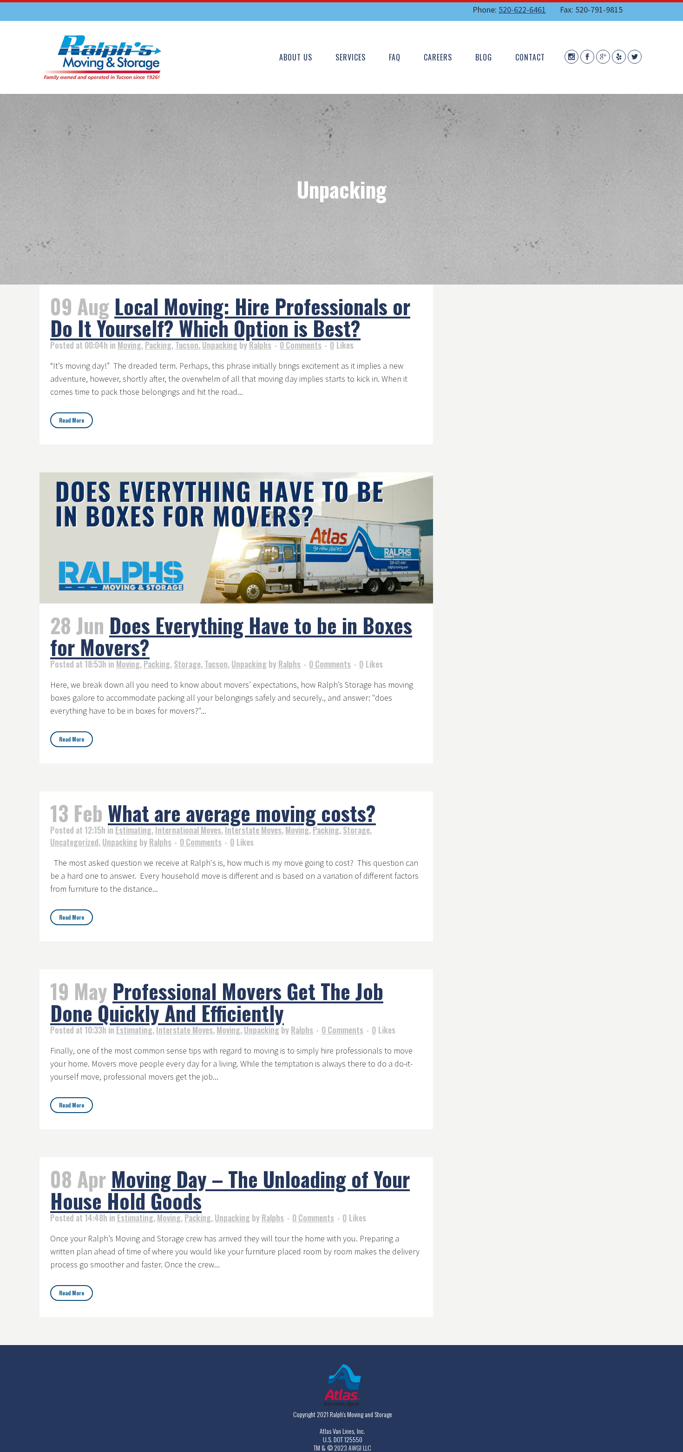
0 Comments (301, 345)
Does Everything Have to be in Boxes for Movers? (231, 636)
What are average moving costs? (242, 813)
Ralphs (260, 345)
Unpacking (219, 345)
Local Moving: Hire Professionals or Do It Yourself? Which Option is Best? (230, 317)
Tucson (186, 345)
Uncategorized (74, 842)
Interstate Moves (253, 830)
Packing (158, 345)
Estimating (133, 830)
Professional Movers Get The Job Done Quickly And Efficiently (216, 1002)
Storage (187, 664)
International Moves (188, 830)
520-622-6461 (522, 9)
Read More (71, 420)
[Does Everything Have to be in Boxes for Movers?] (236, 537)
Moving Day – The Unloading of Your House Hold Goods (230, 1190)
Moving (129, 345)
